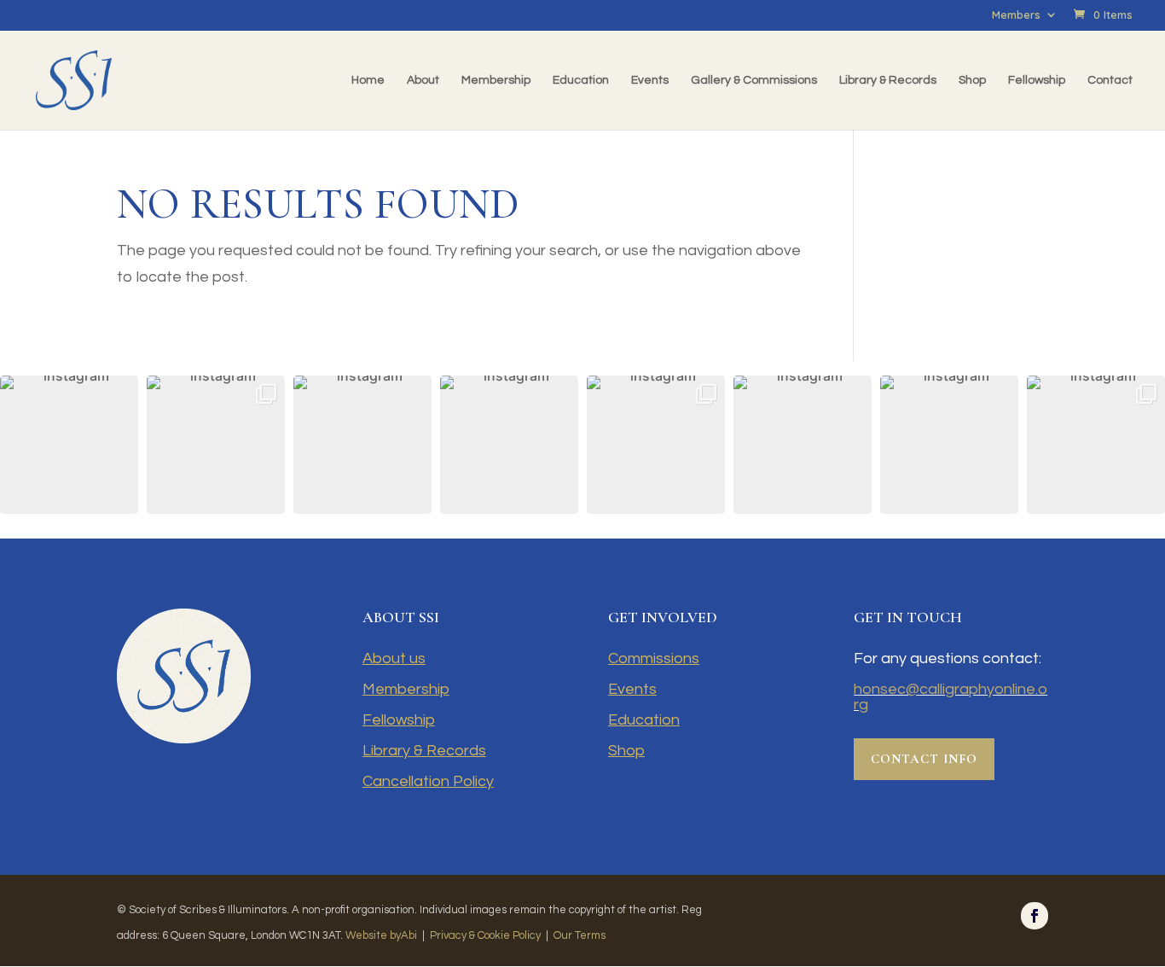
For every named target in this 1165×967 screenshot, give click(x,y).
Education (581, 80)
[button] (69, 445)
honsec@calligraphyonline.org (950, 697)
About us (394, 658)
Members (1016, 15)
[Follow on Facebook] (1034, 915)
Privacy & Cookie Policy (485, 935)
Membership (495, 80)
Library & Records (887, 80)
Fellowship (1036, 80)
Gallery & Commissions (754, 80)
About (423, 80)
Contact (1110, 80)
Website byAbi (381, 935)
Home (368, 80)
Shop (972, 80)
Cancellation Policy (428, 781)
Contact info (924, 758)
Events (650, 80)
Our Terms (580, 935)
